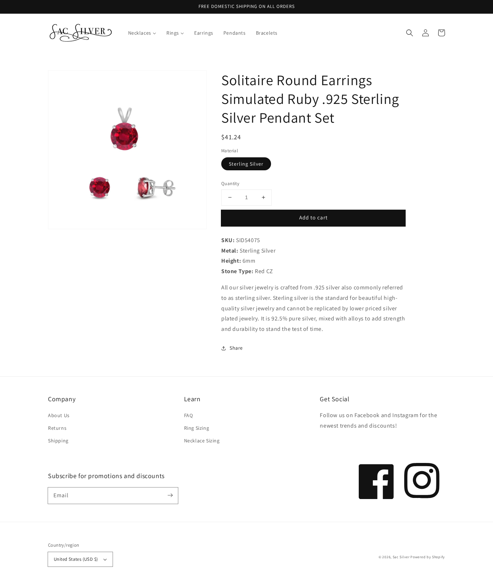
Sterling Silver (246, 164)
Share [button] (236, 348)
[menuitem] (142, 32)
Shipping (58, 440)
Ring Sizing (196, 428)
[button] (410, 33)
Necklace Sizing (202, 440)
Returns (57, 428)
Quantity (230, 183)
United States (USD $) (76, 559)
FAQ (188, 415)
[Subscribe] (170, 495)
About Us (59, 415)
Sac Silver (401, 557)
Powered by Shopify (427, 557)
